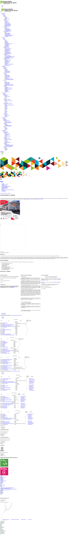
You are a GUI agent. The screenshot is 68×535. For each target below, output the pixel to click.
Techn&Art (6, 102)
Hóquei (6, 137)
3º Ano (3, 373)
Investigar (6, 77)
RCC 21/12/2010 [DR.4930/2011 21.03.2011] (16, 315)
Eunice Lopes (30, 378)
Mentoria (6, 88)
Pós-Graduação (7, 44)
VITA (6, 112)
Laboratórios (6, 36)
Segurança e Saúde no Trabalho (9, 84)
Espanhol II (3, 343)
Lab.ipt (6, 97)
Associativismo (7, 144)
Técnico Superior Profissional (8, 43)
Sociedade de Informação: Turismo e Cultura (8, 368)
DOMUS (6, 107)
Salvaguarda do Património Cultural (6, 362)
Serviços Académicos (7, 33)
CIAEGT (6, 106)
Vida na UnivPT (4, 130)
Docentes (4, 73)
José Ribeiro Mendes (31, 380)
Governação (4, 19)
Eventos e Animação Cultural (6, 351)
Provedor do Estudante (8, 24)
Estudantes (4, 68)
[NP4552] (1, 490)
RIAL (6, 129)
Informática (3, 323)
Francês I (3, 331)
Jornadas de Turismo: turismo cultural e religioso (8, 189)
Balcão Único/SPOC (7, 65)
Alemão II (3, 396)
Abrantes (6, 149)
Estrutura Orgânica (23, 519)
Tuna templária (7, 134)
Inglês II (3, 346)
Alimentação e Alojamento (8, 139)
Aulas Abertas (3, 190)
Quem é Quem (30, 519)
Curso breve (6, 45)
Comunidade (3, 66)
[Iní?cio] (8, 4)
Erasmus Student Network (8, 122)
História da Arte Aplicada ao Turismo (7, 399)
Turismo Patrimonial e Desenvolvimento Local (8, 418)
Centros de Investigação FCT (7, 99)
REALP (4, 126)
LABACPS (6, 108)
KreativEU (4, 119)
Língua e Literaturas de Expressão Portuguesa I (8, 324)
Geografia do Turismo (5, 379)
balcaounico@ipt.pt (14, 286)
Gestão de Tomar (7, 28)
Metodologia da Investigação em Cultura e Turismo (8, 326)
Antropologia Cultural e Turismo (6, 378)
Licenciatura (6, 41)
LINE (5, 110)
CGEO (6, 101)
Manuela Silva (31, 381)
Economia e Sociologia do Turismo (6, 329)
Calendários (6, 60)
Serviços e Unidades (6, 31)
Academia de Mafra (7, 49)
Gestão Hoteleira (4, 415)
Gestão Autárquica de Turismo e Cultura (7, 365)
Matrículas (6, 63)
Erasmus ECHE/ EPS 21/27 (8, 125)
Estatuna (6, 135)
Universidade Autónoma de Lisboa (9, 57)
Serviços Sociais (7, 62)
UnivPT (4, 15)
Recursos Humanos (7, 34)
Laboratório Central (7, 96)
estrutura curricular (36, 198)
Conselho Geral (7, 21)
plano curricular (42, 198)
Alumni (6, 92)
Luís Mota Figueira (31, 382)
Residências (6, 141)
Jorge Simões (30, 389)
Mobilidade (4, 123)
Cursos (4, 39)
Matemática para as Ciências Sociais (6, 325)
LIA (5, 98)
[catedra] (1, 493)
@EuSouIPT (6, 87)
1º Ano (3, 316)
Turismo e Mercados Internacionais (6, 419)
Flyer (1, 181)
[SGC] (1, 491)
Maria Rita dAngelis (31, 379)
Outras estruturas (7, 115)
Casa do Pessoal (7, 83)
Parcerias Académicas (6, 54)
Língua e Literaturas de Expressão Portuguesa (8, 381)
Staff (4, 80)
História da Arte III (4, 366)
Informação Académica (6, 58)
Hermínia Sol (30, 388)
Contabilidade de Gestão (5, 348)
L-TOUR (6, 111)
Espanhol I (3, 330)
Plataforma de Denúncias (6, 519)
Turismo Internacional (5, 363)
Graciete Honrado (31, 387)
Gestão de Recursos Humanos (6, 387)
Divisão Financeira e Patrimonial (9, 35)
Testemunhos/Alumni (4, 188)
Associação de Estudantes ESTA (9, 145)
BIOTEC (6, 105)
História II (3, 345)
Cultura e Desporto (5, 132)
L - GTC (3, 183)
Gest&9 (6, 113)
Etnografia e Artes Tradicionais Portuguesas (7, 350)
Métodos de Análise (4, 383)
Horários (3, 184)
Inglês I (3, 388)
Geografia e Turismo (5, 322)
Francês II (3, 344)
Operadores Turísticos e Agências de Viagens (8, 401)
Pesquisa (2, 151)
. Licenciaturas (8, 193)
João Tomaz (22, 401)
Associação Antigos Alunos (8, 146)
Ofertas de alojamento (7, 142)
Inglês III (3, 416)
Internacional (3, 117)
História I (3, 332)
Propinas (6, 64)
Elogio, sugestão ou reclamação (15, 519)
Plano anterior (3, 313)
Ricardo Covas (31, 383)
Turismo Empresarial (5, 369)
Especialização (7, 46)
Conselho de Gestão (7, 23)
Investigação (5, 94)
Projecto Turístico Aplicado (5, 422)
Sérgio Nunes (30, 385)
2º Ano (3, 317)
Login (2, 6)
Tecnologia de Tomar (7, 30)
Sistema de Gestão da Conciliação (9, 79)
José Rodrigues (22, 403)
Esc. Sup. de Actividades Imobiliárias (9, 56)
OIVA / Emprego (7, 91)
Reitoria (6, 22)
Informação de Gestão (8, 25)
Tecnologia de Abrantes (8, 29)
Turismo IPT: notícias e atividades (6, 186)
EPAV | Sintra (6, 51)
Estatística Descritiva (5, 349)
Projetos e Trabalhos (4, 185)
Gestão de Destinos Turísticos (6, 421)
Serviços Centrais (7, 75)
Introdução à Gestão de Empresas (6, 389)
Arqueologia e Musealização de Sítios (7, 359)
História (6, 17)
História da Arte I (4, 352)
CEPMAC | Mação (7, 52)
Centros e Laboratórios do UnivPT (7, 103)
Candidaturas (3, 13)
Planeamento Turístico (5, 417)
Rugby (6, 136)
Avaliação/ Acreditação (5, 187)
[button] (0, 534)
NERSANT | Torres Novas (8, 53)
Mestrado (6, 42)
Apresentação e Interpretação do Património (7, 403)
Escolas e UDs (5, 26)
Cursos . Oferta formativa (3, 193)
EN (0, 151)
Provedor (6, 70)
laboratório (60, 198)
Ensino (3, 37)
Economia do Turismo (5, 385)
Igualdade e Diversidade (8, 89)
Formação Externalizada (8, 48)
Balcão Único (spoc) (7, 72)
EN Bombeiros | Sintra (8, 50)
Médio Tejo (4, 147)
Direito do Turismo (4, 342)
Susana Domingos (23, 396)
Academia (6, 116)
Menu (4, 14)
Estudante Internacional (6, 120)
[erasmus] (1, 492)
